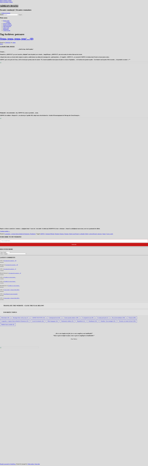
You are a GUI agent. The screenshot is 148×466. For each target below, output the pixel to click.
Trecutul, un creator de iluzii (127, 321)
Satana (104, 234)
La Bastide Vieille (83, 234)
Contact (8, 22)
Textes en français (7, 25)
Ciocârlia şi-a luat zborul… (10, 277)
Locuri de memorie (38, 321)
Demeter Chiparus (59, 234)
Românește (33, 234)
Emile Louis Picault (74, 234)
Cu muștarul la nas (87, 317)
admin (13, 42)
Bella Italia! (5, 317)
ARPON (42, 234)
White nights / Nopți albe (34, 464)
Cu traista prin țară (102, 317)
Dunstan (66, 234)
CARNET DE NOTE (38, 317)
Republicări (81, 321)
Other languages (7, 26)
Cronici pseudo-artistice (71, 317)
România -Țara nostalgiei (108, 321)
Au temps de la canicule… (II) (10, 260)
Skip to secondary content (6, 2)
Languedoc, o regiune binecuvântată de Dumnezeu (17, 234)
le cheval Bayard (93, 234)
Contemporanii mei (54, 317)
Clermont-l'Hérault (49, 234)
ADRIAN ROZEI (9, 5)
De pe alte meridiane (118, 317)
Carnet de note (6, 30)
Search (1, 14)
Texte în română (7, 23)
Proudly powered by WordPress (8, 464)
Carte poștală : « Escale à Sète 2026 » (12, 289)
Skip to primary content (5, 0)
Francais (132, 317)
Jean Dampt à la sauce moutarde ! (11, 294)
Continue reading (5, 231)
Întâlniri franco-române (7, 324)
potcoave (99, 234)
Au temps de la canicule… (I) (10, 269)
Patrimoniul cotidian (67, 321)
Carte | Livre (6, 27)
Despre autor (6, 20)
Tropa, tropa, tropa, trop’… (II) (16, 38)
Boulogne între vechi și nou (20, 317)
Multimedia (6, 29)
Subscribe (74, 244)
